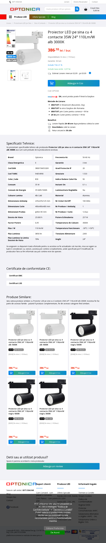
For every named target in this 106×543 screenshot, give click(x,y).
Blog (53, 17)
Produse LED (20, 16)
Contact (95, 2)
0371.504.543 (17, 2)
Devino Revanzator (81, 2)
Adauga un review (53, 466)
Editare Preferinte (55, 528)
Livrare (66, 2)
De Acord (55, 532)
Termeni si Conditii (86, 492)
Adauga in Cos (75, 83)
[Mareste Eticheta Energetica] (11, 47)
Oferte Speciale (39, 17)
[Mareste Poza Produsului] (25, 67)
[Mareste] (13, 75)
